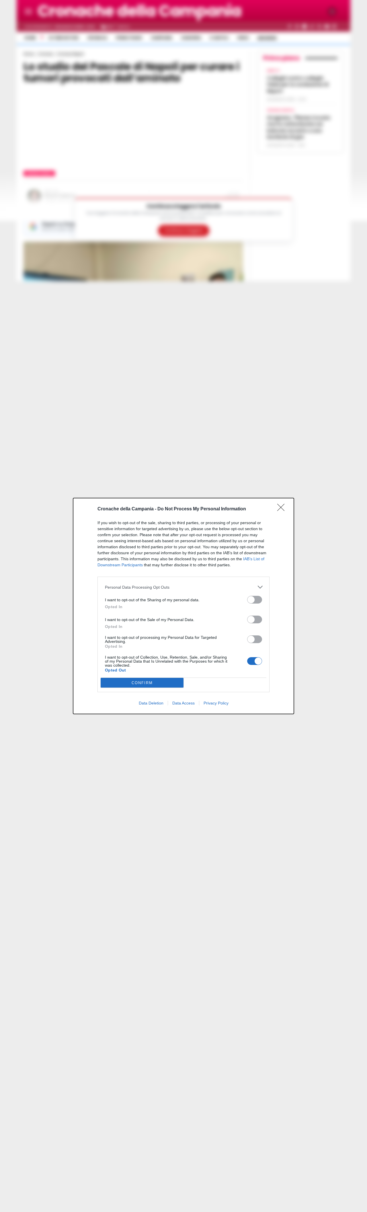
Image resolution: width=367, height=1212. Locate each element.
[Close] (282, 509)
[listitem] (183, 587)
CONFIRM (142, 683)
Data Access (183, 703)
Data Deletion (151, 703)
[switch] (254, 600)
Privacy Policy (216, 703)
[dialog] (183, 606)
